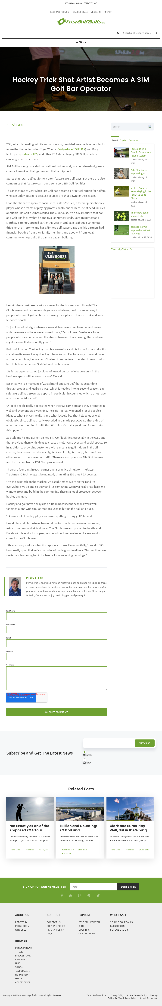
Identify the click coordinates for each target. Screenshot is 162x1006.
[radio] (119, 754)
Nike (17, 963)
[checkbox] (119, 757)
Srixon (19, 967)
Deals (18, 978)
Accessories (22, 982)
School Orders (119, 929)
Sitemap (154, 995)
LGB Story (21, 922)
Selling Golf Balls (121, 922)
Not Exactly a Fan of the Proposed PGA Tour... (29, 828)
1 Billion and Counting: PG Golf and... (78, 828)
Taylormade (22, 970)
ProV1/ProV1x (23, 947)
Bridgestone (23, 955)
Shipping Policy (56, 925)
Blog (81, 925)
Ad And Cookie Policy (137, 995)
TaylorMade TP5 (27, 154)
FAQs (50, 933)
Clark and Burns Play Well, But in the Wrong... (129, 828)
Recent (115, 140)
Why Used (20, 929)
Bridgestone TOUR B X (71, 149)
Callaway (21, 959)
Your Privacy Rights (127, 998)
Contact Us (54, 922)
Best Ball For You (59, 11)
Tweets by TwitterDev (122, 249)
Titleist (20, 951)
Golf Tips (84, 929)
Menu (82, 41)
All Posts (17, 124)
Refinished (21, 974)
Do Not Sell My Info (149, 998)
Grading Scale (80, 11)
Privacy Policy (117, 995)
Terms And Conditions (97, 995)
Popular (123, 140)
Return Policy (55, 929)
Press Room (22, 925)
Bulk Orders (117, 925)
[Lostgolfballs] (81, 22)
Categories (133, 140)
